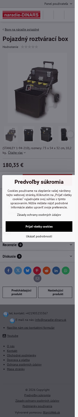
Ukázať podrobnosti (39, 236)
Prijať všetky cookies (39, 226)
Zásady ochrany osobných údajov (39, 215)
